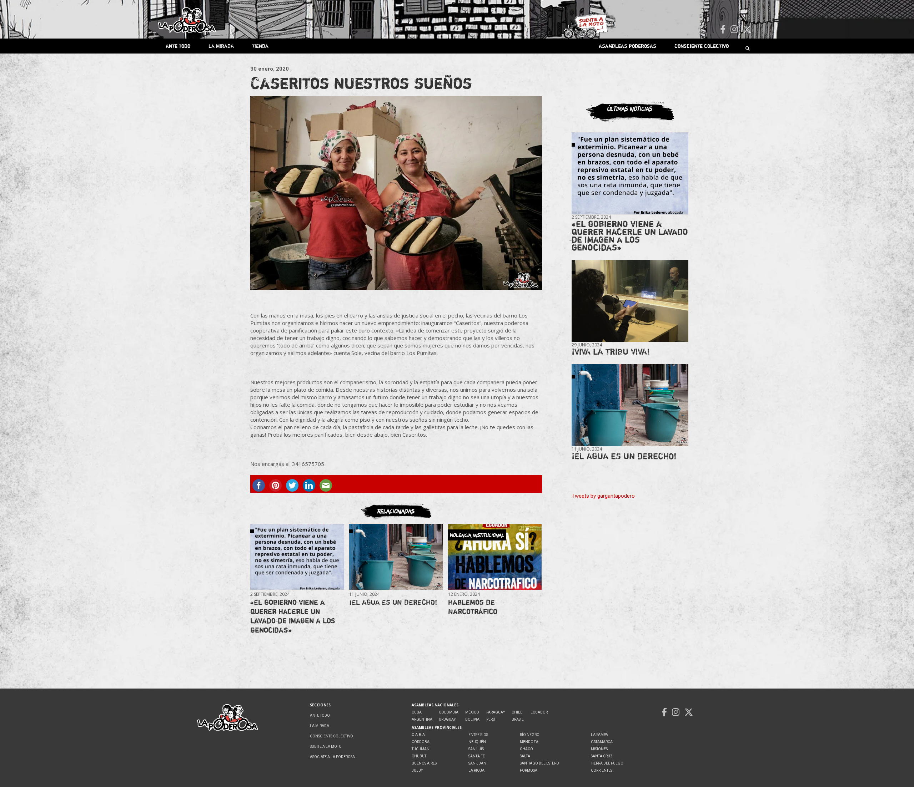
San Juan (477, 763)
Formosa (528, 770)
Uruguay (447, 719)
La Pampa (599, 735)
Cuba (417, 712)
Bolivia (472, 719)
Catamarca (602, 742)
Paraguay (495, 712)
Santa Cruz (602, 756)
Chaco (526, 749)
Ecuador (539, 712)
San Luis (476, 749)
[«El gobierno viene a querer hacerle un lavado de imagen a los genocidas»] (297, 557)
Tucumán (421, 749)
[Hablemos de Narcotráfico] (495, 557)
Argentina (422, 719)
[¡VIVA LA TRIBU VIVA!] (630, 301)
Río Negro (529, 735)
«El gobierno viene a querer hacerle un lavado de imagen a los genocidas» (292, 616)
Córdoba (421, 742)
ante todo (178, 46)
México (472, 712)
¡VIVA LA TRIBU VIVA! (611, 351)
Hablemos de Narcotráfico (472, 607)
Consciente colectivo (701, 46)
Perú (490, 719)
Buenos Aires (424, 763)
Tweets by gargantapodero (603, 496)
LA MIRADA (221, 46)
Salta (525, 756)
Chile (517, 712)
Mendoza (529, 742)
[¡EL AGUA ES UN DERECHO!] (396, 557)
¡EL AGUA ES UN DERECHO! (393, 602)
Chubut (419, 756)
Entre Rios (478, 735)
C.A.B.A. (419, 735)
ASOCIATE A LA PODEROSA (332, 757)
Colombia (448, 712)
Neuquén (477, 742)
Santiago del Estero (539, 763)
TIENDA (260, 46)
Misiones (599, 749)
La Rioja (476, 770)
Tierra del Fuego (607, 763)
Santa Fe (476, 756)
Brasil (518, 719)
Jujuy (417, 770)
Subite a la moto (326, 746)
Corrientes (601, 770)
